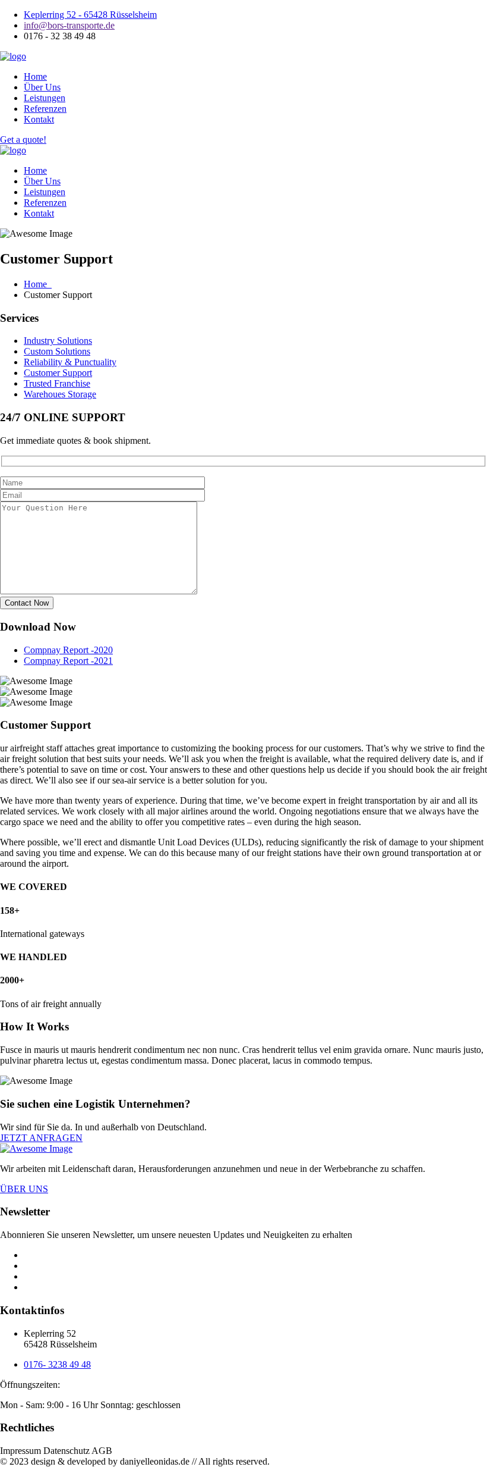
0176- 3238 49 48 (57, 1364)
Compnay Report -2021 (68, 661)
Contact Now (27, 602)
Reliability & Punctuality (70, 362)
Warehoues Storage (60, 394)
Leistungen (44, 98)
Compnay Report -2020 (68, 650)
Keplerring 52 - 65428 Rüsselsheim (90, 15)
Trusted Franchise (57, 383)
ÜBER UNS (24, 1189)
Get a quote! (23, 139)
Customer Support (58, 373)
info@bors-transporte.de (69, 25)
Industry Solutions (58, 341)
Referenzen (45, 109)
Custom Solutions (57, 351)
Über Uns (42, 87)
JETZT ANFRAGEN (41, 1138)
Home (35, 76)
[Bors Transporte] (13, 56)
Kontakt (39, 119)
